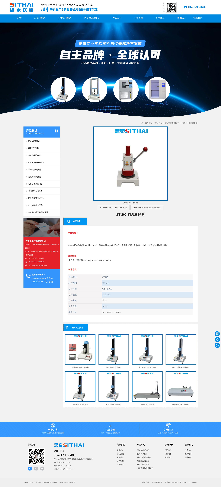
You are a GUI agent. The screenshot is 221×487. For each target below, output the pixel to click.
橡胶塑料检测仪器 (35, 205)
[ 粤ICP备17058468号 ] (67, 482)
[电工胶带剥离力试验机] (147, 349)
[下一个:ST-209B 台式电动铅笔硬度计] (146, 208)
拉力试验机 (39, 18)
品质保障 (168, 429)
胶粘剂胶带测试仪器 (36, 198)
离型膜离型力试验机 (80, 405)
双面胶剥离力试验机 (114, 405)
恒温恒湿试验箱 (92, 18)
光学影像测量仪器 (35, 184)
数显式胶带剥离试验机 (180, 367)
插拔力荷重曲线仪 (35, 155)
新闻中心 (181, 18)
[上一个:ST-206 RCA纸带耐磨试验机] (113, 208)
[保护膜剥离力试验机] (113, 349)
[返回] (135, 203)
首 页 (19, 18)
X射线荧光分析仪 (35, 191)
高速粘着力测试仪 (147, 405)
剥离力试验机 (64, 18)
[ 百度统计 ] (168, 482)
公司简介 (120, 450)
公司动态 (168, 450)
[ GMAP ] (193, 482)
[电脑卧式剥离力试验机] (180, 386)
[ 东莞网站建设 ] (157, 482)
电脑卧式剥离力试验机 (180, 405)
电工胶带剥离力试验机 (147, 367)
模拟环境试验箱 (34, 177)
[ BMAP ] (186, 482)
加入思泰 (188, 454)
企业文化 (120, 454)
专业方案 (53, 429)
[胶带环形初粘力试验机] (80, 349)
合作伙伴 (120, 464)
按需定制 (110, 429)
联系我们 (197, 18)
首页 (150, 123)
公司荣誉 (160, 18)
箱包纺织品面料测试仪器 (38, 212)
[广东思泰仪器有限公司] (21, 7)
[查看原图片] (127, 203)
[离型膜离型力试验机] (80, 386)
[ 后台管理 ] (177, 482)
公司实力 (120, 461)
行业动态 (168, 454)
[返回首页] (217, 345)
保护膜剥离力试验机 (114, 367)
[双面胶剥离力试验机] (113, 386)
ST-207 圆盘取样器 (190, 123)
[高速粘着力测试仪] (147, 386)
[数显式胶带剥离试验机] (180, 349)
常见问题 (168, 457)
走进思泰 (138, 18)
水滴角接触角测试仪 (36, 162)
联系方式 (188, 450)
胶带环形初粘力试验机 (80, 367)
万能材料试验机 (34, 141)
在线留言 (188, 457)
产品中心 (116, 18)
